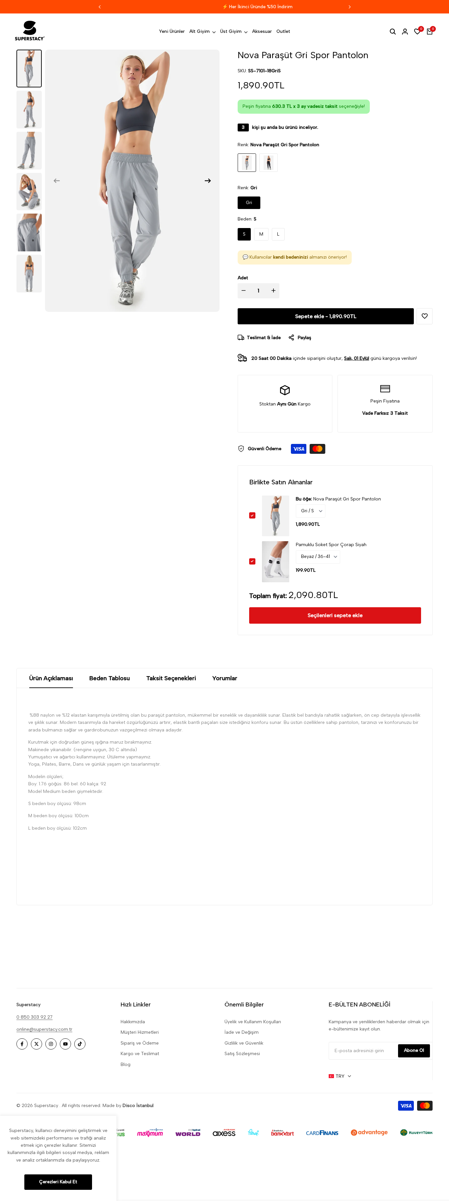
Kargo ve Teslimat (140, 1053)
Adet (243, 278)
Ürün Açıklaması (51, 678)
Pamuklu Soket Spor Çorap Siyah (331, 544)
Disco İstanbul (138, 1105)
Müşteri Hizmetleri (140, 1032)
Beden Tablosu (109, 678)
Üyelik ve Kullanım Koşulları (253, 1022)
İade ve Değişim (242, 1032)
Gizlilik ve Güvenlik (244, 1043)
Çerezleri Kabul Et (58, 1182)
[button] (424, 316)
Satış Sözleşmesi (242, 1053)
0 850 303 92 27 (34, 1017)
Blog (125, 1064)
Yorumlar (224, 678)
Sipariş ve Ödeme (140, 1043)
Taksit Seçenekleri (171, 678)
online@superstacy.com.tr (44, 1029)
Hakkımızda (133, 1022)
